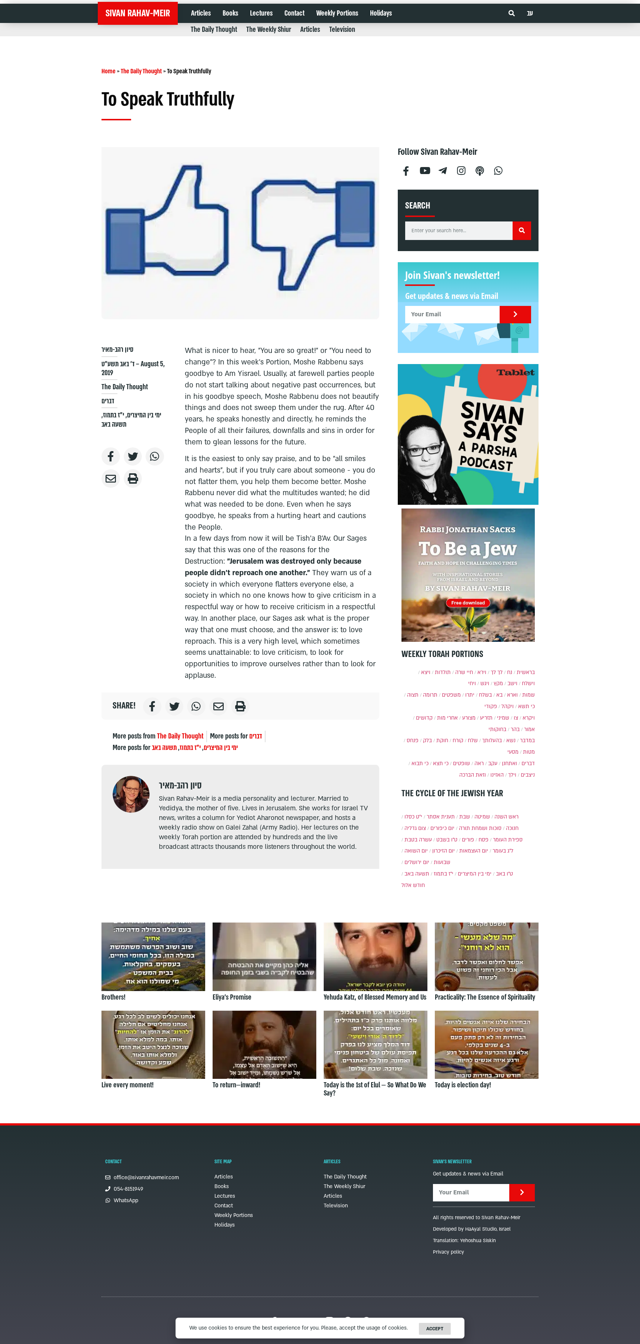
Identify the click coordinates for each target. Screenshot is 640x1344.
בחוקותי (497, 729)
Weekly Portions (337, 13)
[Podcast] (480, 169)
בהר (515, 729)
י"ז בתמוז (113, 415)
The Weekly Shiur (268, 29)
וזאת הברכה (472, 774)
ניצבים (528, 774)
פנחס (413, 740)
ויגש (484, 683)
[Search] (522, 230)
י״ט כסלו (413, 816)
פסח (484, 839)
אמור (529, 729)
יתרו (469, 694)
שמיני (503, 717)
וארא (512, 694)
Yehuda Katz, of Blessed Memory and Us (375, 997)
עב (530, 13)
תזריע (486, 717)
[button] (512, 13)
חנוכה (512, 828)
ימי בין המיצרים (144, 415)
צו (516, 717)
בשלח (485, 694)
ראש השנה (506, 816)
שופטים (461, 763)
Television (342, 29)
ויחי (472, 683)
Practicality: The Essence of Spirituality (485, 997)
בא (499, 694)
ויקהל (507, 706)
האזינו (497, 774)
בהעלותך (492, 740)
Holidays (381, 13)
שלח (473, 740)
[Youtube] (424, 169)
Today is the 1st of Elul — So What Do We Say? (375, 1089)
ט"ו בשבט (446, 839)
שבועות (442, 862)
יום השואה (416, 850)
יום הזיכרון (443, 850)
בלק (427, 740)
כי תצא (441, 763)
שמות (528, 694)
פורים (468, 839)
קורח (458, 740)
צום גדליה (415, 828)
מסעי (513, 752)
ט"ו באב (504, 873)
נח (509, 672)
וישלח (528, 683)
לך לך (497, 672)
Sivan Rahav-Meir (138, 13)
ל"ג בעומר (503, 850)
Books (230, 13)
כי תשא (526, 706)
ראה (479, 763)
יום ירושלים (416, 862)
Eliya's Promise (232, 997)
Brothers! (113, 997)
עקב (492, 763)
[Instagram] (461, 169)
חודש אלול (413, 885)
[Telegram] (443, 169)
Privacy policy (448, 1252)
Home (108, 71)
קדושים (424, 717)
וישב (512, 683)
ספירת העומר (508, 839)
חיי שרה (464, 672)
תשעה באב (113, 424)
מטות (529, 752)
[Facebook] (406, 169)
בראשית (526, 672)
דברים (107, 401)
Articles (201, 13)
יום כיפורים (442, 828)
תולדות (443, 672)
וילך (512, 774)
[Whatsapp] (498, 169)
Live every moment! (127, 1085)
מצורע (469, 717)
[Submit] (515, 314)
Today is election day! (463, 1085)
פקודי (490, 706)
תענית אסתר (441, 816)
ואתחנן (509, 763)
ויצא (425, 672)
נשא (511, 740)
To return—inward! (236, 1085)
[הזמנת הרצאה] (468, 434)
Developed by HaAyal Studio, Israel (472, 1229)
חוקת (442, 740)
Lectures (261, 13)
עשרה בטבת (418, 839)
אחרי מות (447, 717)
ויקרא (529, 717)
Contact (294, 13)
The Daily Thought (214, 29)
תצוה (413, 694)
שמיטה (482, 816)
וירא (481, 672)
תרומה (430, 694)
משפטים (451, 694)
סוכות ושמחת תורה (480, 828)
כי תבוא (420, 763)
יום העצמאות (473, 850)
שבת (464, 816)
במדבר (527, 740)
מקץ (498, 683)
